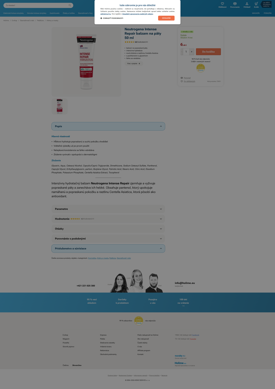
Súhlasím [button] (166, 18)
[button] (111, 18)
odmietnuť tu (105, 14)
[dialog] (137, 12)
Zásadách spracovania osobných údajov (137, 14)
